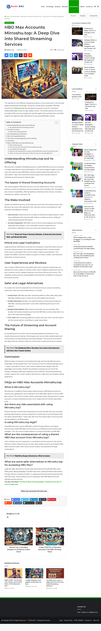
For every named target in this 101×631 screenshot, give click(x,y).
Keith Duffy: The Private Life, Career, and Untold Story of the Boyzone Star (13, 583)
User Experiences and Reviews (17, 134)
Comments (93, 16)
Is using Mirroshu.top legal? (18, 149)
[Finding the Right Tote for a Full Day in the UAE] (77, 31)
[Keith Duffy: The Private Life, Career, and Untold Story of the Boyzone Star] (13, 573)
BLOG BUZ (32, 620)
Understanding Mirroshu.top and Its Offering (21, 125)
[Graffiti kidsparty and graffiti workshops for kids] (34, 573)
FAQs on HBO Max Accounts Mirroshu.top (20, 143)
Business (57, 6)
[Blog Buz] (15, 6)
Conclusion (10, 140)
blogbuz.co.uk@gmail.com (90, 612)
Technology (49, 6)
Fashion (82, 6)
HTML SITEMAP (78, 620)
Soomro (47, 620)
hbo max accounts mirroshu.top (34, 491)
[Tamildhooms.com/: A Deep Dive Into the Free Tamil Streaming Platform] (55, 573)
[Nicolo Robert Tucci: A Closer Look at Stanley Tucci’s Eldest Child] (77, 70)
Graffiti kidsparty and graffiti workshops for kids (33, 582)
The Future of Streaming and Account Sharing (21, 138)
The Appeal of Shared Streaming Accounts (21, 127)
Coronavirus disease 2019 (81, 23)
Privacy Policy (68, 620)
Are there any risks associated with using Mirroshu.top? (26, 147)
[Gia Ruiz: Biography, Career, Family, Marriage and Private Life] (77, 56)
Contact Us (89, 6)
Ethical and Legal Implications (18, 131)
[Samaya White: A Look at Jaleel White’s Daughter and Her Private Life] (77, 43)
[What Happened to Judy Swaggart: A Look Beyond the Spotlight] (77, 152)
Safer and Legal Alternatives (16, 136)
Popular (83, 16)
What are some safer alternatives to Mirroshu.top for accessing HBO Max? (31, 153)
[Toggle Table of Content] (55, 122)
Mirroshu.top (19, 108)
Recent (73, 16)
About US (96, 620)
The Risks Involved (13, 129)
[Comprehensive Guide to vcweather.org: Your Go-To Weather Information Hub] (77, 193)
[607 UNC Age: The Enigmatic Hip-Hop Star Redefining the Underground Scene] (77, 178)
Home (43, 6)
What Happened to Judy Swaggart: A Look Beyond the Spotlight (90, 154)
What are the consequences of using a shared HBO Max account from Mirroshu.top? (34, 151)
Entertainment (73, 6)
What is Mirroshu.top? (15, 145)
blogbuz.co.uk (10, 50)
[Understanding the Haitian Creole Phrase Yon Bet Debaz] (77, 166)
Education (65, 6)
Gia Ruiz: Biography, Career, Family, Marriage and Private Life (89, 58)
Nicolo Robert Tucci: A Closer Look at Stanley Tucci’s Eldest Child (90, 72)
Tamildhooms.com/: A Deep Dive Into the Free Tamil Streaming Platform (54, 583)
